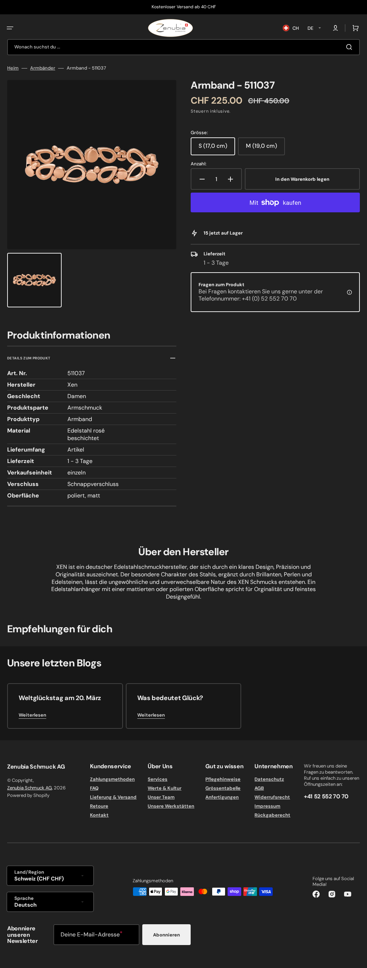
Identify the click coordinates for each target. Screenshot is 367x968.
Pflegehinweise (222, 779)
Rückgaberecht (272, 815)
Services (157, 779)
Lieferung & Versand (113, 797)
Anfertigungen (222, 797)
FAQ (94, 788)
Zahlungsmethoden (112, 779)
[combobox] (183, 47)
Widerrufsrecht (272, 797)
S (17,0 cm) (217, 148)
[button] (10, 28)
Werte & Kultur (164, 788)
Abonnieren (166, 935)
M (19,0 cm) (265, 148)
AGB (259, 788)
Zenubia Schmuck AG (29, 788)
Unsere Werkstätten (171, 806)
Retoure (99, 806)
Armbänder (42, 68)
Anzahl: (198, 164)
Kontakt (99, 815)
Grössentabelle (222, 788)
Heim (13, 68)
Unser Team (161, 797)
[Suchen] (350, 47)
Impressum (267, 806)
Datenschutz (269, 779)
